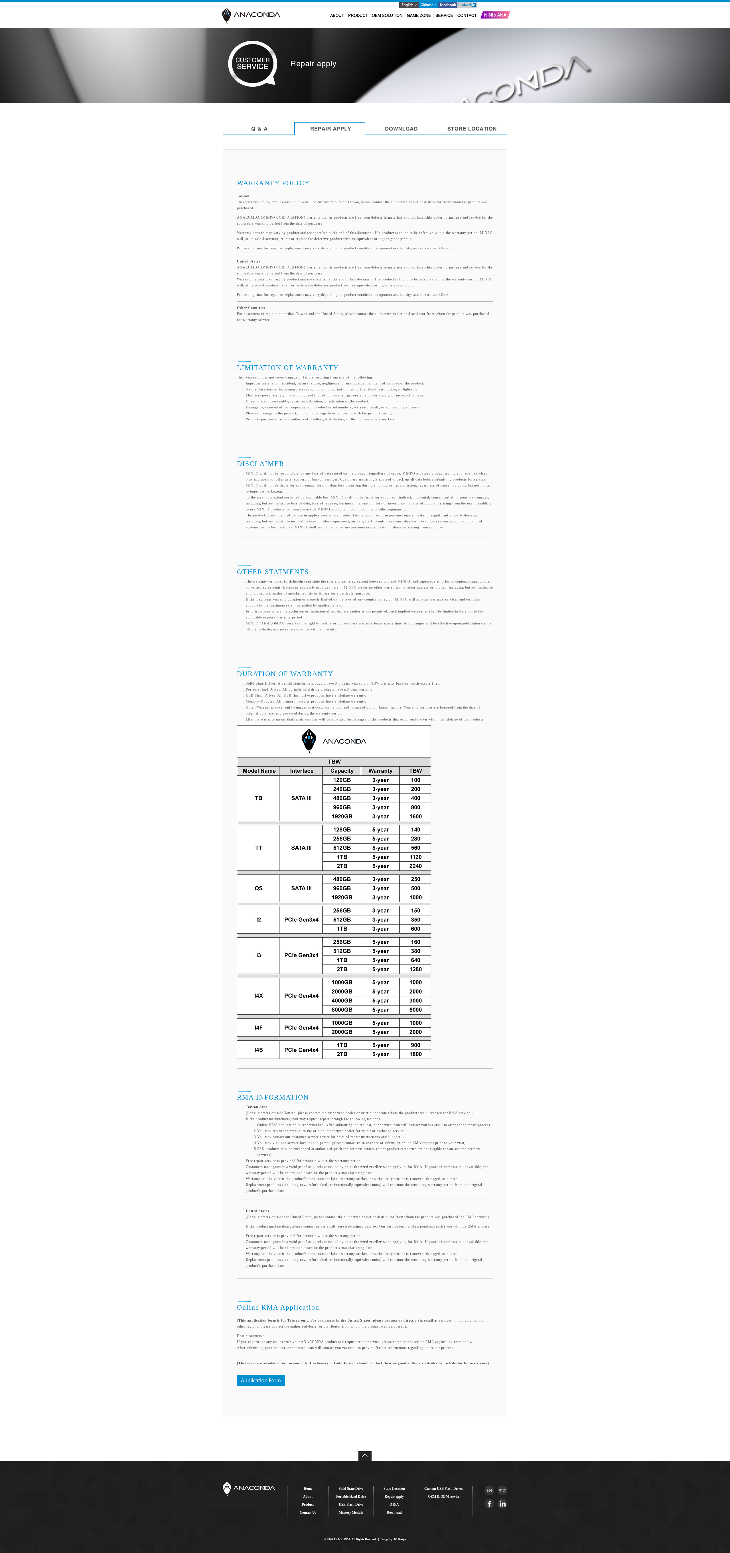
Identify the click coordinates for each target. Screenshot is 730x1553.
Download (394, 1513)
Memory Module (351, 1513)
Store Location (394, 1489)
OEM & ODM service (443, 1497)
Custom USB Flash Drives (443, 1489)
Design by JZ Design (393, 1539)
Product (308, 1505)
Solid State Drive (351, 1489)
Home (308, 1489)
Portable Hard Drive (351, 1497)
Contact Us (308, 1513)
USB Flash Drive (351, 1505)
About (308, 1497)
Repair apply (394, 1497)
